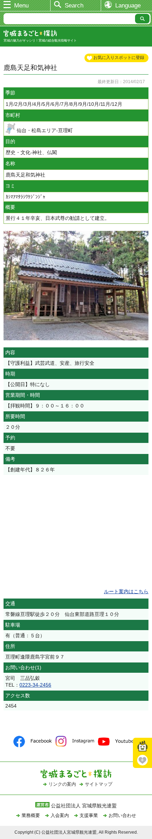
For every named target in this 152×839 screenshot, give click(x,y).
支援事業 (89, 815)
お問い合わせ (122, 815)
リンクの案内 (62, 784)
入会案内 (60, 815)
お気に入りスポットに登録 (118, 57)
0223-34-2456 (35, 685)
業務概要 (31, 815)
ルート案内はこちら (126, 591)
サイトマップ (98, 784)
